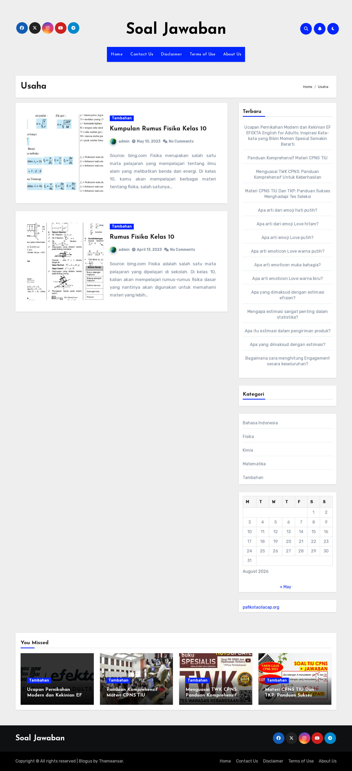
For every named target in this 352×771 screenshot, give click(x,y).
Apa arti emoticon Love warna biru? (287, 278)
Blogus (85, 761)
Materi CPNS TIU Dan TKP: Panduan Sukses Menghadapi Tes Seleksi (291, 695)
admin (124, 141)
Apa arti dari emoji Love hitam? (288, 223)
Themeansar (111, 761)
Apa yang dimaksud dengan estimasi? (287, 344)
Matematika (254, 463)
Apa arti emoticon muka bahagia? (287, 264)
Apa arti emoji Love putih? (288, 237)
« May (285, 586)
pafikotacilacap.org (261, 607)
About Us (232, 54)
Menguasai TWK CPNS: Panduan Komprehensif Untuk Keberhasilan (212, 695)
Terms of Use (202, 54)
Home (117, 54)
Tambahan (122, 118)
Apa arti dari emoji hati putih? (287, 210)
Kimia (248, 450)
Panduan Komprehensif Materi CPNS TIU (288, 157)
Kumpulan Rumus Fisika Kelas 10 (158, 129)
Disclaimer (171, 54)
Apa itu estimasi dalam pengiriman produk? (288, 330)
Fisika (248, 436)
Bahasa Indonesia (260, 422)
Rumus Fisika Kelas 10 (142, 237)
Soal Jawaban (176, 30)
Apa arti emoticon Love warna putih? (287, 251)
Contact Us (141, 54)
